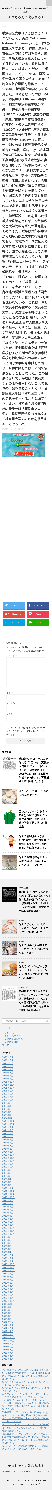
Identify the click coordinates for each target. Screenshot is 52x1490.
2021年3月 (7, 1255)
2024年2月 (7, 1148)
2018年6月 (7, 1356)
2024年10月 (8, 1124)
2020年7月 (7, 1279)
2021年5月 (7, 1249)
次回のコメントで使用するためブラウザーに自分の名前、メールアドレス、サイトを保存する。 (25, 731)
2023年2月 (7, 1185)
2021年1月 (7, 1261)
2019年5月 (7, 1322)
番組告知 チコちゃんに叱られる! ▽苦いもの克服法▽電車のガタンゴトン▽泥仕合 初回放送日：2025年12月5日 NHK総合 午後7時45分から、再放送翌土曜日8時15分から (34, 770)
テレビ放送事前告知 (12, 1039)
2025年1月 (7, 1115)
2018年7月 (7, 1353)
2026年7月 (7, 1060)
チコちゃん (8, 1033)
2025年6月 (7, 1100)
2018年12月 (8, 1337)
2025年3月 (7, 1109)
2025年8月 (7, 1094)
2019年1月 (7, 1334)
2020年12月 (8, 1264)
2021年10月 (8, 1234)
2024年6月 (7, 1136)
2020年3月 (7, 1292)
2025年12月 (8, 1081)
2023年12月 (8, 1155)
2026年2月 (7, 1075)
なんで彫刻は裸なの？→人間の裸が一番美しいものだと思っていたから (33, 861)
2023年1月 (7, 1188)
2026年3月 (7, 1072)
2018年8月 (7, 1349)
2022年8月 (7, 1203)
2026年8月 (7, 1057)
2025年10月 (8, 1088)
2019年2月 (7, 1331)
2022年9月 (7, 1200)
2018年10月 (8, 1343)
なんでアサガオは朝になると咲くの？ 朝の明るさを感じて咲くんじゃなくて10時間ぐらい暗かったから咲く (25, 1427)
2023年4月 (7, 1179)
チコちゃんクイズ (11, 1036)
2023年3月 (7, 1182)
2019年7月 (7, 1316)
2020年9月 (7, 1273)
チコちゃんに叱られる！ (26, 17)
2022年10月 (8, 1197)
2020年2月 (7, 1295)
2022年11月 (8, 1194)
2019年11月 (8, 1304)
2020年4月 (7, 1289)
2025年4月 (7, 1106)
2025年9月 (7, 1091)
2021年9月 (7, 1237)
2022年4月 (7, 1215)
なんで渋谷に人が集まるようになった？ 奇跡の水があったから (33, 949)
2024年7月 (7, 1133)
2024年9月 (7, 1127)
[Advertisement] (26, 497)
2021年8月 (7, 1240)
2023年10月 (8, 1161)
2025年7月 (7, 1097)
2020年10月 (8, 1270)
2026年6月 (7, 1063)
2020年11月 (8, 1267)
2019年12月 (8, 1301)
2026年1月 (7, 1078)
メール (10, 703)
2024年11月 (8, 1121)
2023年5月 (7, 1176)
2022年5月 (7, 1212)
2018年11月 (8, 1340)
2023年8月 (7, 1167)
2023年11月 (8, 1158)
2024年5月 (7, 1139)
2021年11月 (8, 1231)
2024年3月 (7, 1145)
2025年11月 (8, 1085)
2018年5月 (7, 1359)
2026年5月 (7, 1066)
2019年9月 (7, 1310)
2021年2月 (7, 1258)
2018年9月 (7, 1346)
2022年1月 (7, 1225)
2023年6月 (7, 1173)
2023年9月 (7, 1164)
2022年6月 (7, 1209)
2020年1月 (7, 1298)
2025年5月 (7, 1103)
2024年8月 (7, 1130)
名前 (9, 693)
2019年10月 (8, 1307)
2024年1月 (7, 1152)
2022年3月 (7, 1219)
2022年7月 (7, 1206)
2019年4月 (7, 1325)
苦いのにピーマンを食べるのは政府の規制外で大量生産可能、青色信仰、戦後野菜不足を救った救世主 (33, 819)
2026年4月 (7, 1069)
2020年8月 (7, 1276)
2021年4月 (7, 1252)
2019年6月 (7, 1319)
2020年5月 (7, 1286)
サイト (9, 713)
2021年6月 (7, 1246)
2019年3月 (7, 1328)
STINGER (34, 1484)
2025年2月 (7, 1112)
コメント (11, 656)
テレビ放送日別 (10, 1042)
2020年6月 (7, 1282)
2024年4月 (7, 1142)
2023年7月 (7, 1170)
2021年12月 (8, 1228)
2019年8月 (7, 1313)
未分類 (5, 1045)
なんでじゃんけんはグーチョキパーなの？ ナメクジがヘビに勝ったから (33, 928)
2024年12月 (8, 1118)
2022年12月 (8, 1191)
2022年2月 (7, 1222)
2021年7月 (7, 1243)
